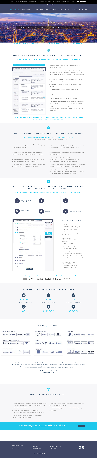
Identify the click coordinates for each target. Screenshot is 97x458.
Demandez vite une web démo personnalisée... (29, 64)
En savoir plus (83, 1)
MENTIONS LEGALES (54, 450)
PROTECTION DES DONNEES (55, 446)
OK (77, 1)
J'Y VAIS (81, 426)
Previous (47, 376)
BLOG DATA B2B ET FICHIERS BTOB (39, 453)
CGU (51, 448)
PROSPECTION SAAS (36, 446)
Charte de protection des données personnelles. (70, 407)
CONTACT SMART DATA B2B (37, 451)
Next (50, 376)
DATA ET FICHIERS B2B (36, 448)
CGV (55, 448)
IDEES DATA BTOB (35, 450)
